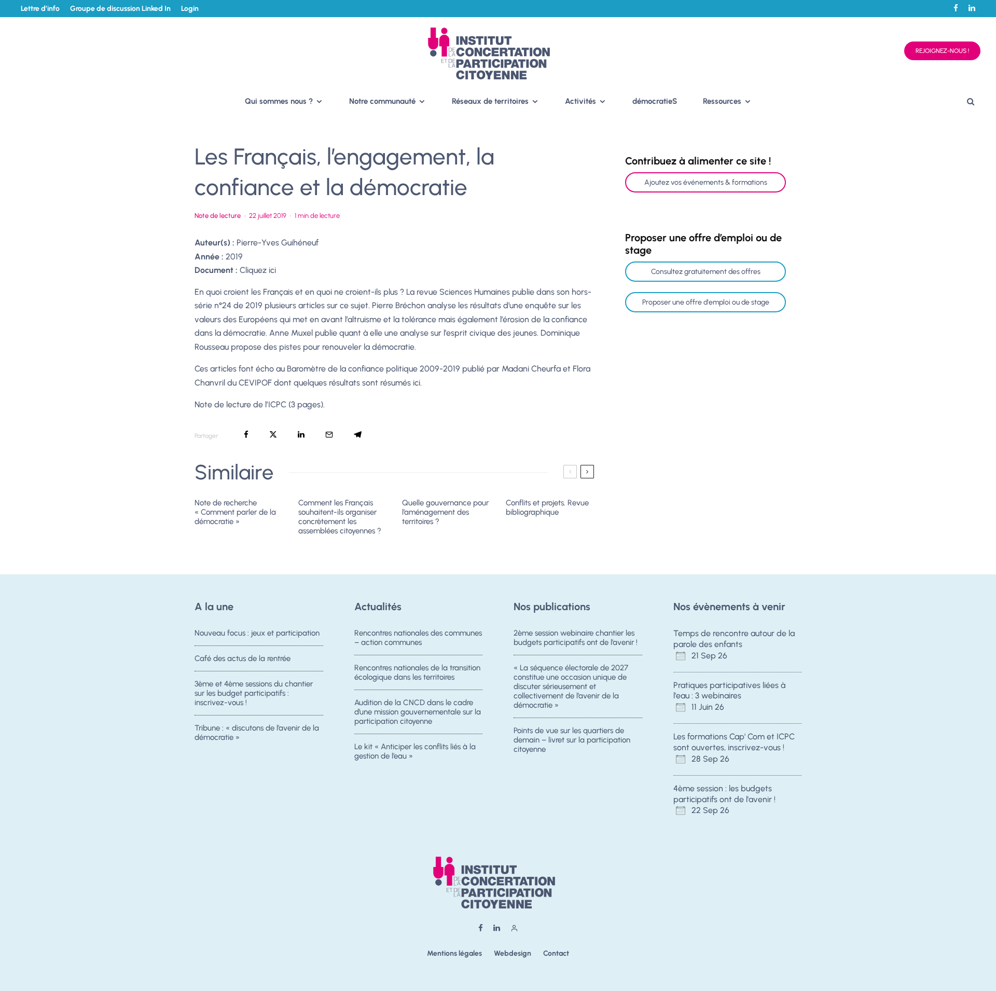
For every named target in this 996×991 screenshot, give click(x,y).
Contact (556, 953)
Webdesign (512, 953)
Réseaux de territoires (490, 101)
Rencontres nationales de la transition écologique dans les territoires (417, 672)
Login (190, 8)
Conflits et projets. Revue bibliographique (547, 507)
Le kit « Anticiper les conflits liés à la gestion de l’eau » (415, 751)
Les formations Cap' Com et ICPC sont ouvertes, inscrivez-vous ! (734, 742)
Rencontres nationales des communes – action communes (418, 637)
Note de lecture (218, 215)
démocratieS (654, 101)
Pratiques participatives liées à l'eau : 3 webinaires (729, 690)
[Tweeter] (273, 434)
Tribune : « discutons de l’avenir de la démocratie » (257, 732)
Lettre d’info (40, 8)
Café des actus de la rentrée (242, 658)
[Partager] (246, 434)
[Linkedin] (971, 8)
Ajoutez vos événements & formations (705, 182)
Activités (580, 101)
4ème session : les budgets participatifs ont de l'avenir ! (724, 793)
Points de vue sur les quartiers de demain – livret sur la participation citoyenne (572, 740)
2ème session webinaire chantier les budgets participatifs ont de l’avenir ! (576, 637)
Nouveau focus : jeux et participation (257, 633)
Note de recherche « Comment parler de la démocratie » (235, 512)
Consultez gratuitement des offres (705, 271)
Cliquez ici (258, 270)
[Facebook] (955, 8)
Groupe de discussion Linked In (120, 8)
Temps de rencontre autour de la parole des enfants (734, 638)
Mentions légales (454, 953)
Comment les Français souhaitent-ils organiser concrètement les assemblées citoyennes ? (339, 516)
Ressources (722, 101)
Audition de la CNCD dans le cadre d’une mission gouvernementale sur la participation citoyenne (417, 712)
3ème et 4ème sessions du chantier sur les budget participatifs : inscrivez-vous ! (254, 693)
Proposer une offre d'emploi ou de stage (705, 302)
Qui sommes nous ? (279, 101)
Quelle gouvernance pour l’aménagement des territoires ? (445, 512)
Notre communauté (382, 101)
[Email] (329, 434)
